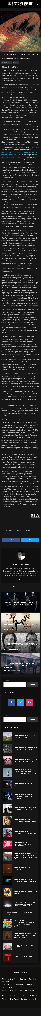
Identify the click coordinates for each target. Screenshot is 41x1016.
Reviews (15, 62)
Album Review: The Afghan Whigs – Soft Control (25, 760)
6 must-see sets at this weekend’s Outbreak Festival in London (24, 904)
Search (6, 681)
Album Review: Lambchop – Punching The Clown (25, 748)
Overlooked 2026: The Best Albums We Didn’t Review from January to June (24, 923)
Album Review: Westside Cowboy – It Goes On (24, 736)
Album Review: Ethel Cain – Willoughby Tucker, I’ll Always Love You (25, 935)
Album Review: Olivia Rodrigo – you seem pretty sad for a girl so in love (25, 772)
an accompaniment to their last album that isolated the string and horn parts (19, 152)
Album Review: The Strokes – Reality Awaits (25, 832)
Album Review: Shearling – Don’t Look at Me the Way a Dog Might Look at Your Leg (25, 856)
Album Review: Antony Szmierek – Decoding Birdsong (23, 796)
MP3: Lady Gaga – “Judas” (24, 957)
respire (28, 530)
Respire (4, 70)
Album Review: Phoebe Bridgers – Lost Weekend (25, 880)
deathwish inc (19, 530)
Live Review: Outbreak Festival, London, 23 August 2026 (23, 844)
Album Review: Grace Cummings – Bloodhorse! (25, 820)
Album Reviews (6, 62)
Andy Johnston (10, 58)
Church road (7, 530)
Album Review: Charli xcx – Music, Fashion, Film (25, 808)
